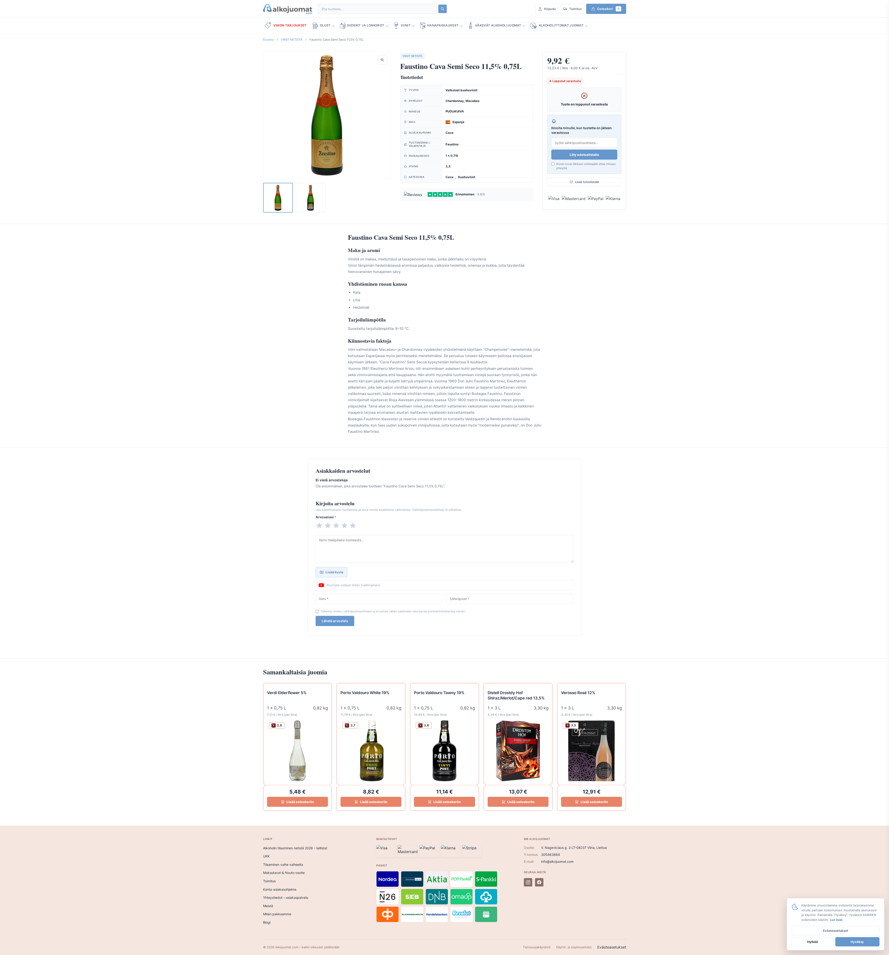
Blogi (267, 922)
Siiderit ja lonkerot (365, 25)
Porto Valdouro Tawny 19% (439, 692)
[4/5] (344, 525)
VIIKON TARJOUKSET (290, 25)
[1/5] (319, 525)
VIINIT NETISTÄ (291, 39)
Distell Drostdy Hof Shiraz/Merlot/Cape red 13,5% (516, 695)
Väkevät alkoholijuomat (498, 25)
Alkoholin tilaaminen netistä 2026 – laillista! (295, 848)
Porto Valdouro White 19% (364, 692)
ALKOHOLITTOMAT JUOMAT (561, 25)
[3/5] (336, 525)
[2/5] (327, 525)
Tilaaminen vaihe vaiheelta (283, 864)
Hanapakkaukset (443, 25)
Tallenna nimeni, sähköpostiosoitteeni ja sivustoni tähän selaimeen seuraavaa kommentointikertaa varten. (393, 611)
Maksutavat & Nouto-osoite (284, 873)
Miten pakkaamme (277, 914)
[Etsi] (442, 9)
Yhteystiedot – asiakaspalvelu (285, 897)
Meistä (268, 906)
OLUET (325, 25)
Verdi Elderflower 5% (287, 692)
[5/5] (353, 525)
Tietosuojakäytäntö (537, 947)
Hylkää (812, 942)
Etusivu (268, 39)
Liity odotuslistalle (584, 155)
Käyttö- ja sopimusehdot (574, 947)
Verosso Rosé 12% (578, 692)
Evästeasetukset (611, 947)
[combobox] (377, 9)
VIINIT (406, 25)
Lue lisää (836, 920)
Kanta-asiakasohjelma (279, 889)
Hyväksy (857, 942)
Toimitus (269, 881)
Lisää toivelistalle (587, 182)
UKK (266, 856)
